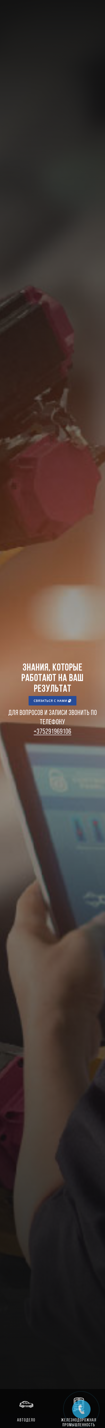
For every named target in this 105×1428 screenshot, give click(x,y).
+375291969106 (52, 731)
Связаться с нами (51, 701)
